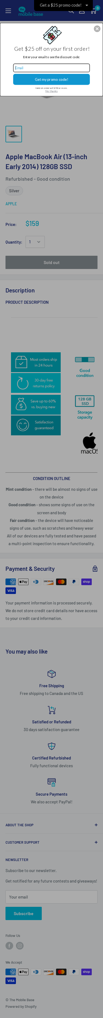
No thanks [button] (51, 91)
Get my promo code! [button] (51, 79)
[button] (97, 28)
